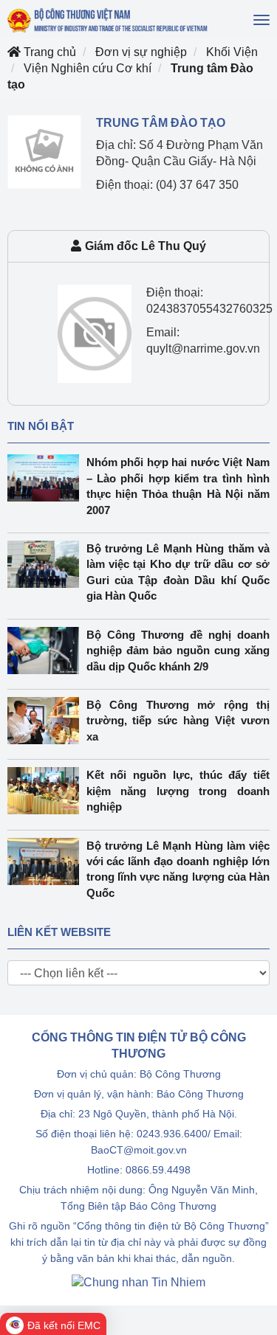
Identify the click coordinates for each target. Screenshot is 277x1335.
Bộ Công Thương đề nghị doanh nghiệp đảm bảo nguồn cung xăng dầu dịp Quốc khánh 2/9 (178, 650)
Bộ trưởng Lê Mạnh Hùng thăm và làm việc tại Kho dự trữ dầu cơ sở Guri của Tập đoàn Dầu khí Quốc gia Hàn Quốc (178, 572)
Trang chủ (48, 52)
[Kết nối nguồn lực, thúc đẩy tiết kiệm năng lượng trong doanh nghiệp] (46, 790)
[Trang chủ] (108, 20)
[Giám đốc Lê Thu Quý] (94, 333)
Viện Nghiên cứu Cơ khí (87, 68)
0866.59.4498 (158, 1170)
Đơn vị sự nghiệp (141, 52)
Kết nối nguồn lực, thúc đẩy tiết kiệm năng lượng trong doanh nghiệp (178, 791)
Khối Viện (232, 52)
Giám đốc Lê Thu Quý (145, 246)
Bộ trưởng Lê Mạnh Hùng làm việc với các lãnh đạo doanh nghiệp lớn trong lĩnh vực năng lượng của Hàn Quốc (178, 869)
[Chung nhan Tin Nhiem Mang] (138, 1281)
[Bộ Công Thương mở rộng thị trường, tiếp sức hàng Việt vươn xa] (46, 720)
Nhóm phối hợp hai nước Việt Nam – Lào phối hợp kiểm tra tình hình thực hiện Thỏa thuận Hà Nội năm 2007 (178, 486)
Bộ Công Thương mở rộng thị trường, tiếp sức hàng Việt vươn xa (178, 720)
